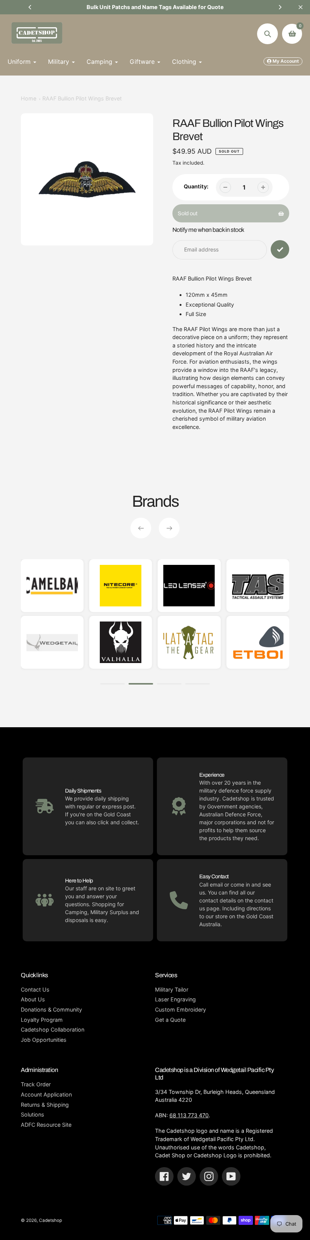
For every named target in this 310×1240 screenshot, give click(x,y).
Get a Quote (170, 1019)
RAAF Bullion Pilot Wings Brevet (82, 98)
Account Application (46, 1094)
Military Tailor (171, 989)
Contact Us (35, 989)
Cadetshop (50, 1220)
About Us (33, 999)
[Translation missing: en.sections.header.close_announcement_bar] (300, 7)
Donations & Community (51, 1009)
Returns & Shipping (45, 1104)
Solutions (32, 1114)
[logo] (241, 642)
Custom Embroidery (180, 1009)
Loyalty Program (42, 1019)
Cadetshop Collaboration (52, 1029)
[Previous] (30, 7)
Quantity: (196, 186)
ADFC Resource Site (46, 1124)
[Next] (280, 7)
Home (28, 98)
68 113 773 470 (189, 1115)
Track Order (36, 1084)
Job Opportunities (44, 1039)
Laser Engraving (175, 999)
